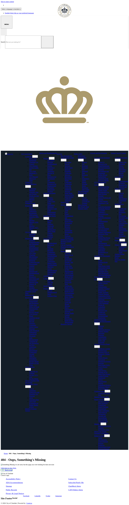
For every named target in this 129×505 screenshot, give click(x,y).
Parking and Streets (49, 216)
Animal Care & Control (118, 153)
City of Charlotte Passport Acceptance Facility (67, 247)
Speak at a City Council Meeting (34, 197)
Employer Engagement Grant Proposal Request (104, 447)
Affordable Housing (50, 161)
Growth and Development (98, 153)
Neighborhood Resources (52, 244)
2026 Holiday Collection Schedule (69, 198)
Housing (46, 158)
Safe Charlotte (82, 205)
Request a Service (66, 324)
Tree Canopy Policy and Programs (102, 340)
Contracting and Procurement (34, 263)
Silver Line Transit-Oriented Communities (101, 432)
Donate (117, 240)
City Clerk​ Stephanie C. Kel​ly (33, 173)
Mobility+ (97, 424)
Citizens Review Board (33, 311)
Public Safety (78, 154)
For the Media (33, 379)
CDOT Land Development (69, 274)
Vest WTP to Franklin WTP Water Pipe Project (104, 372)
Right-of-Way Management (69, 321)
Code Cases (51, 201)
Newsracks (68, 319)
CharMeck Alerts (74, 486)
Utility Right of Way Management (69, 269)
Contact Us (28, 182)
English (19, 5)
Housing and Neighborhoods (34, 272)
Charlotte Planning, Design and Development (102, 320)
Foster (117, 258)
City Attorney (33, 290)
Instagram (58, 496)
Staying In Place (50, 174)
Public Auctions (103, 292)
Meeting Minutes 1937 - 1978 (34, 227)
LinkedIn (37, 496)
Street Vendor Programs (69, 298)
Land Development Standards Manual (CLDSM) (104, 208)
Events (49, 280)
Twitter (48, 496)
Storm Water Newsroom (69, 222)
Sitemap (9, 486)
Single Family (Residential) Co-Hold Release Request (103, 193)
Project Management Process (102, 381)
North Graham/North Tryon (103, 262)
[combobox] (11, 9)
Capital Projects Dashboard (103, 377)
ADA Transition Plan (34, 399)
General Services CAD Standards (103, 302)
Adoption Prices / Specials (122, 166)
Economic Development (102, 158)
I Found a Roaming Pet (123, 184)
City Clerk (32, 253)
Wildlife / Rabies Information (122, 227)
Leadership (28, 156)
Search (3, 42)
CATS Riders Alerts (75, 490)
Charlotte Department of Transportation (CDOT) (33, 248)
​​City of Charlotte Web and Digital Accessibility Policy (32, 382)
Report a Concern (67, 228)
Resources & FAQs (104, 426)
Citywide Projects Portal (102, 344)
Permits (63, 251)
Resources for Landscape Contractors (102, 312)
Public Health (82, 193)
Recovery (85, 168)
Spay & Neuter (121, 194)
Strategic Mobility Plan (101, 397)
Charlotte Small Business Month (103, 179)
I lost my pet (123, 187)
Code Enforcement (49, 193)
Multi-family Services (69, 168)
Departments (29, 238)
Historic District (103, 331)
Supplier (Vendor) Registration (104, 289)
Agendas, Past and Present (33, 193)
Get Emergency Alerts (85, 178)
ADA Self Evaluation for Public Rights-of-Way (33, 404)
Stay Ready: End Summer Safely (83, 208)
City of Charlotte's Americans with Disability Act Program (34, 392)
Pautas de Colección (68, 187)
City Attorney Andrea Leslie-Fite (34, 167)
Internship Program (32, 235)
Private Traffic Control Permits (69, 315)
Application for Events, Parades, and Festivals (69, 261)
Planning (101, 326)
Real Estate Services (51, 190)
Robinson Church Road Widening (104, 388)
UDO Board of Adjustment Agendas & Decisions (34, 333)
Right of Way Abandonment (69, 289)
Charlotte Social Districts (34, 319)
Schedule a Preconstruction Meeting (103, 214)
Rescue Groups (121, 174)
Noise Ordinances (51, 204)
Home (6, 453)
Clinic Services (119, 189)
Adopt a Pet (122, 162)
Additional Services (68, 190)
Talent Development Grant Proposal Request (103, 440)
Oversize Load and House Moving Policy (68, 304)
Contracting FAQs (104, 296)
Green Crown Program (33, 328)
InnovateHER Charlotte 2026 (103, 420)
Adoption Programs (121, 158)
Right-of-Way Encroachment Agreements (69, 293)
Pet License (122, 216)
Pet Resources (119, 204)
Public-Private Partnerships (102, 176)
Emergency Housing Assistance (51, 169)
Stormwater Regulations (68, 231)
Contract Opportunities (102, 286)
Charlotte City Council (33, 163)
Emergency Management (82, 157)
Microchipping (123, 181)
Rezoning (101, 333)
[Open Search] (4, 32)
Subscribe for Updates (33, 372)
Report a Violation (50, 198)
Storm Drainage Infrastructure (69, 236)
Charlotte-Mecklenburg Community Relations (33, 257)
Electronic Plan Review (103, 235)
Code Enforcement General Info (51, 212)
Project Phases (102, 358)
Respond (85, 175)
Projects (67, 225)
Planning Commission (102, 336)
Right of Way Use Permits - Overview (69, 278)
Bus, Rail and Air (66, 156)
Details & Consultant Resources (101, 307)
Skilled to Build (99, 436)
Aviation (32, 288)
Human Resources (32, 276)
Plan (83, 173)
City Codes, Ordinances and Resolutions (30, 204)
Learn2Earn (102, 405)
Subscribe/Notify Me (76, 483)
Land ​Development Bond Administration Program (104, 220)
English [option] (19, 13)
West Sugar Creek (104, 266)
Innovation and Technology (34, 279)
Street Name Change (51, 232)
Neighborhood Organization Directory (52, 272)
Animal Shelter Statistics (119, 255)
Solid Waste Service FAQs (69, 194)
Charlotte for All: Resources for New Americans (34, 344)
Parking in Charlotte (67, 239)
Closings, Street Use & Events (69, 255)
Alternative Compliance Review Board (33, 359)
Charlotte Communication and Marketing (34, 242)
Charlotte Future (99, 391)
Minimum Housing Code (52, 208)
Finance (31, 269)
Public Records (11, 490)
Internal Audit (33, 282)
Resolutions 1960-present (33, 214)
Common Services (104, 330)
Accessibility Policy (13, 479)
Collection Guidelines (68, 183)
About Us (68, 207)
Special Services (67, 165)
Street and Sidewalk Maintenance (51, 227)
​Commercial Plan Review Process (103, 188)
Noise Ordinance (32, 208)
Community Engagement (51, 253)
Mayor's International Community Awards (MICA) (33, 352)
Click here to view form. (8, 468)
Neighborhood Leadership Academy (52, 257)
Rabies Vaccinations (123, 198)
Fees (66, 212)
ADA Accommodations (14, 483)
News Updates (30, 367)
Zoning (100, 328)
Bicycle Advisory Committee (32, 323)
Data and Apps (68, 209)
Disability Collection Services (68, 173)
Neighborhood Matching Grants (52, 267)
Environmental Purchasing (103, 317)
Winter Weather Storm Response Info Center (85, 185)
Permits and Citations (122, 209)
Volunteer (118, 238)
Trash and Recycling (67, 158)
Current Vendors (103, 294)
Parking (49, 220)
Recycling (68, 162)
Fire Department (83, 191)
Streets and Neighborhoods (48, 153)
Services (59, 154)
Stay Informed (85, 170)
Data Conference (103, 411)
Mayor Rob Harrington (33, 159)
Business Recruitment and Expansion (103, 171)
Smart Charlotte (99, 399)
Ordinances (32, 211)
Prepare (84, 162)
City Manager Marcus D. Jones (33, 178)
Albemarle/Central (104, 268)
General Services (32, 267)
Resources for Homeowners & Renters (51, 186)
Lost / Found (119, 177)
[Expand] (35, 153)
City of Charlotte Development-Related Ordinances (104, 230)
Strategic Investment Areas (103, 429)
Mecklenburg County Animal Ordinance (123, 233)
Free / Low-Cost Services (123, 222)
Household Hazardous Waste (68, 178)
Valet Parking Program (69, 310)
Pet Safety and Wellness (123, 218)
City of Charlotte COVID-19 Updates (85, 200)
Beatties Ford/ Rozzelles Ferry (103, 270)
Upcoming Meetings (32, 189)
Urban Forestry (103, 201)
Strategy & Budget (32, 285)
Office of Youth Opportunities (34, 308)
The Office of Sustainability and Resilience (33, 301)
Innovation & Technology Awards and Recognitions (102, 415)
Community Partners (122, 248)
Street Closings (50, 223)
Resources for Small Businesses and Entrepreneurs (104, 166)
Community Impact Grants (51, 262)
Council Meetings (30, 184)
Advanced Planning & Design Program (104, 361)
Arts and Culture (50, 283)
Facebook (26, 496)
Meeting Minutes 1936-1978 (33, 222)
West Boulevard (103, 273)
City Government (26, 154)
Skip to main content (7, 2)
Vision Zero (33, 305)
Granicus (29, 503)
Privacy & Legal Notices (15, 493)
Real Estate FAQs (104, 365)
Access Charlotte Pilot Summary (103, 402)
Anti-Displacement (33, 339)
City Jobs (28, 232)
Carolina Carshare (50, 236)
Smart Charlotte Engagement (103, 408)
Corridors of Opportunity (102, 256)
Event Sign (68, 266)
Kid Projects (123, 242)
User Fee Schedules (101, 226)
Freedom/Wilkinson (104, 275)
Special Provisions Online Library (104, 282)
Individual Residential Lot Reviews (103, 252)
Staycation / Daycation (122, 170)
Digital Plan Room (104, 238)
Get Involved (47, 239)
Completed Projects (104, 385)
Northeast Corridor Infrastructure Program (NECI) (104, 350)
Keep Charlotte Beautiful (50, 248)
